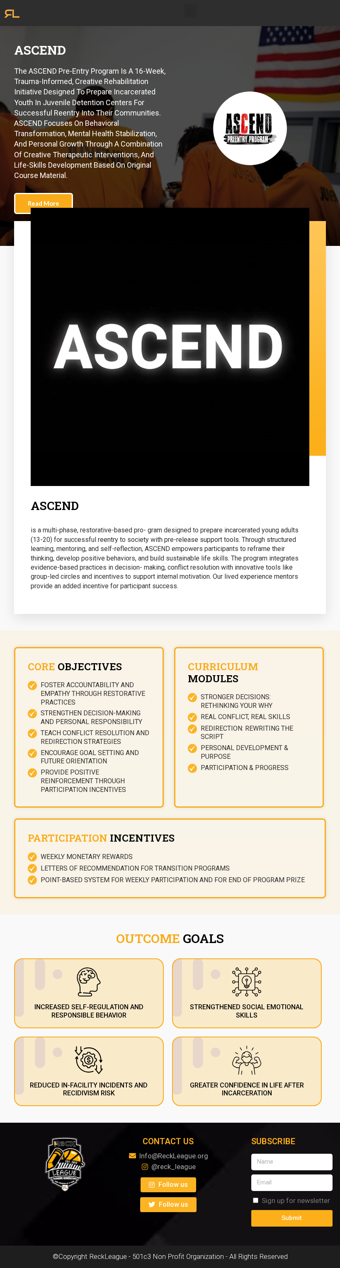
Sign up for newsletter (296, 1200)
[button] (190, 11)
